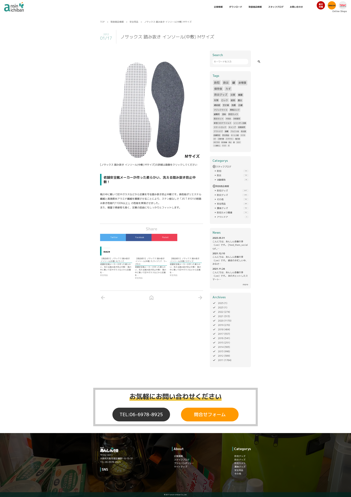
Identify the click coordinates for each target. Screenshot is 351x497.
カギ (228, 89)
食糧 (226, 131)
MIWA (228, 118)
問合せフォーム (210, 414)
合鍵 (240, 105)
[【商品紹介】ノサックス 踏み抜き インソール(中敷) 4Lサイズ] (117, 267)
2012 (220, 355)
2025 (220, 303)
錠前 (233, 100)
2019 (220, 325)
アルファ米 (235, 131)
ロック (224, 100)
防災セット (218, 118)
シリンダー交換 (239, 123)
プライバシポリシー (184, 463)
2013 (220, 351)
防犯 (217, 83)
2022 (220, 311)
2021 (220, 316)
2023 (220, 307)
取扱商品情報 (255, 6)
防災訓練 (224, 142)
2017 (220, 333)
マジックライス (220, 109)
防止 (230, 142)
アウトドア (218, 131)
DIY (215, 139)
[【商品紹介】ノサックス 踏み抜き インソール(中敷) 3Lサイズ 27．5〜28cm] (152, 268)
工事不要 (221, 139)
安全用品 (134, 21)
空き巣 (226, 105)
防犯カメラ (233, 114)
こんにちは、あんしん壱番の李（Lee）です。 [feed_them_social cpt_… (230, 245)
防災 (226, 83)
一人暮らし (216, 146)
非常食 (242, 83)
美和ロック (235, 109)
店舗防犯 (217, 135)
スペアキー (229, 139)
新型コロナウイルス (222, 123)
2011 (220, 360)
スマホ (243, 135)
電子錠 (237, 139)
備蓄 (240, 94)
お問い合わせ (296, 6)
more (245, 284)
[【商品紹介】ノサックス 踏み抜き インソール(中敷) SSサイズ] (187, 267)
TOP (102, 21)
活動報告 (230, 180)
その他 (230, 199)
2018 (220, 329)
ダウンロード (235, 6)
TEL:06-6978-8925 (141, 414)
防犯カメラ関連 (230, 212)
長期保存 (241, 127)
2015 (220, 342)
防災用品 (225, 135)
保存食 (218, 89)
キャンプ (232, 127)
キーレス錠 (235, 135)
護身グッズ (230, 208)
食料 (224, 114)
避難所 (217, 114)
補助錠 (217, 105)
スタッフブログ (276, 6)
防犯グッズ (230, 191)
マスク (224, 146)
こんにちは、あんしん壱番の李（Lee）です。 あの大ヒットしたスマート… (230, 276)
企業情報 (218, 6)
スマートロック (220, 127)
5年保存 (236, 118)
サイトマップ (180, 466)
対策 (216, 100)
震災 (240, 100)
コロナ (238, 142)
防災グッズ (220, 94)
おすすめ (217, 142)
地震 (234, 105)
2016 (220, 338)
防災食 (243, 131)
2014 (220, 347)
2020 (220, 320)
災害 (232, 94)
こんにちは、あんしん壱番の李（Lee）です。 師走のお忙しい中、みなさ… (230, 260)
